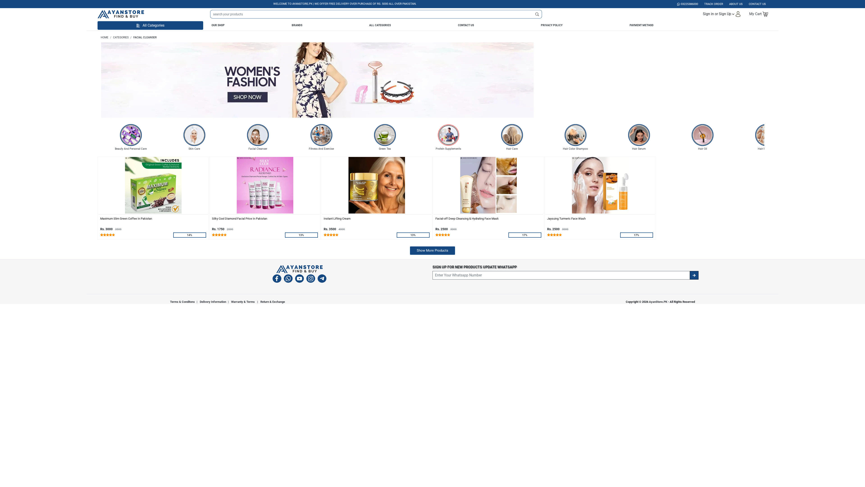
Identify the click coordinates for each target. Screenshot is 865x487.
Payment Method (641, 25)
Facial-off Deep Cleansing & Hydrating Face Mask (467, 218)
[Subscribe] (694, 275)
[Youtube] (299, 279)
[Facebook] (277, 279)
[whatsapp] (288, 279)
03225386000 (689, 4)
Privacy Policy (551, 25)
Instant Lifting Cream (337, 218)
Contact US (757, 4)
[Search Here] (537, 14)
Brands (297, 25)
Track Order (713, 4)
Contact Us (466, 25)
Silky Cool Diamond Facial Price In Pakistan (239, 218)
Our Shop (218, 25)
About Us (736, 4)
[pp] (317, 80)
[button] (722, 14)
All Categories (380, 25)
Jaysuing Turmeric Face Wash (566, 218)
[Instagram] (310, 279)
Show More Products (432, 250)
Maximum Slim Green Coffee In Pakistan (126, 218)
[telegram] (322, 279)
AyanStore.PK (658, 301)
